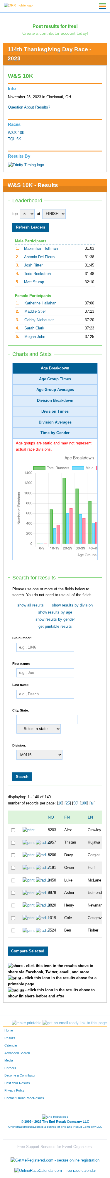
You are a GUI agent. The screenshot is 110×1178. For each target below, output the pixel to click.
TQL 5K (14, 139)
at (38, 214)
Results (9, 1038)
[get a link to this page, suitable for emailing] (75, 1023)
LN (90, 817)
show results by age (55, 612)
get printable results (55, 626)
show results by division (72, 605)
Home (8, 1030)
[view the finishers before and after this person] (43, 842)
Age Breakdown (55, 368)
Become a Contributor (19, 1075)
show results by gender (55, 619)
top (15, 214)
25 (68, 803)
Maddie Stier (35, 311)
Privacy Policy (14, 1090)
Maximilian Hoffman (41, 248)
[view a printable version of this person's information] (29, 830)
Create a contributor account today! (55, 33)
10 (60, 803)
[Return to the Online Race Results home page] (18, 5)
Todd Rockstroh (37, 274)
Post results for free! (55, 26)
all (92, 803)
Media (8, 1060)
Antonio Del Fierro (39, 257)
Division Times (55, 411)
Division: (19, 745)
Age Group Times (55, 379)
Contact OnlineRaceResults (24, 1098)
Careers (10, 1068)
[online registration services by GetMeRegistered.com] (55, 1158)
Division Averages (55, 422)
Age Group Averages (55, 390)
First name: (21, 663)
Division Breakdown (55, 401)
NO (51, 817)
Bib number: (22, 637)
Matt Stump (34, 282)
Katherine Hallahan (40, 303)
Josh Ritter (33, 265)
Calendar (10, 1045)
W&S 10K (16, 133)
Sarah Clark (34, 328)
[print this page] (26, 1023)
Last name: (21, 684)
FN (67, 817)
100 (84, 803)
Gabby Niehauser (39, 320)
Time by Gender (55, 433)
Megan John (34, 337)
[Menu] (102, 6)
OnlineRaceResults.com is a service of (55, 1126)
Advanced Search (17, 1053)
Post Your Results (17, 1083)
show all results (30, 605)
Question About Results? (29, 107)
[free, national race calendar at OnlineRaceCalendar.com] (55, 1170)
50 (75, 803)
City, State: (20, 710)
